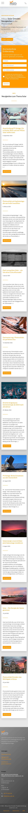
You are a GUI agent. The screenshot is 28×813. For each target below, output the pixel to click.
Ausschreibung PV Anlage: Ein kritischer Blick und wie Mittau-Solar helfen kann (14, 130)
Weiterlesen (6, 171)
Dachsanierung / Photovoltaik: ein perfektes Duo (13, 338)
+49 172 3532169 (7, 793)
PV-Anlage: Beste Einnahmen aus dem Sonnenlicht (13, 477)
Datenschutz (15, 78)
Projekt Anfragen (7, 39)
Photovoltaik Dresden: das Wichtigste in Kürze (12, 678)
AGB (24, 810)
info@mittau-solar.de (8, 796)
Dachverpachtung (6, 754)
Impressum (6, 810)
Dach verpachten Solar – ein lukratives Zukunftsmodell (13, 271)
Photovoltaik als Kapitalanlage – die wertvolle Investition (14, 202)
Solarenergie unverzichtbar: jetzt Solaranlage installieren (13, 542)
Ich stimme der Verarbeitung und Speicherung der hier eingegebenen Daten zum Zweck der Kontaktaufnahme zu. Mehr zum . (15, 76)
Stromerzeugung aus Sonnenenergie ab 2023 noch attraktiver (13, 405)
